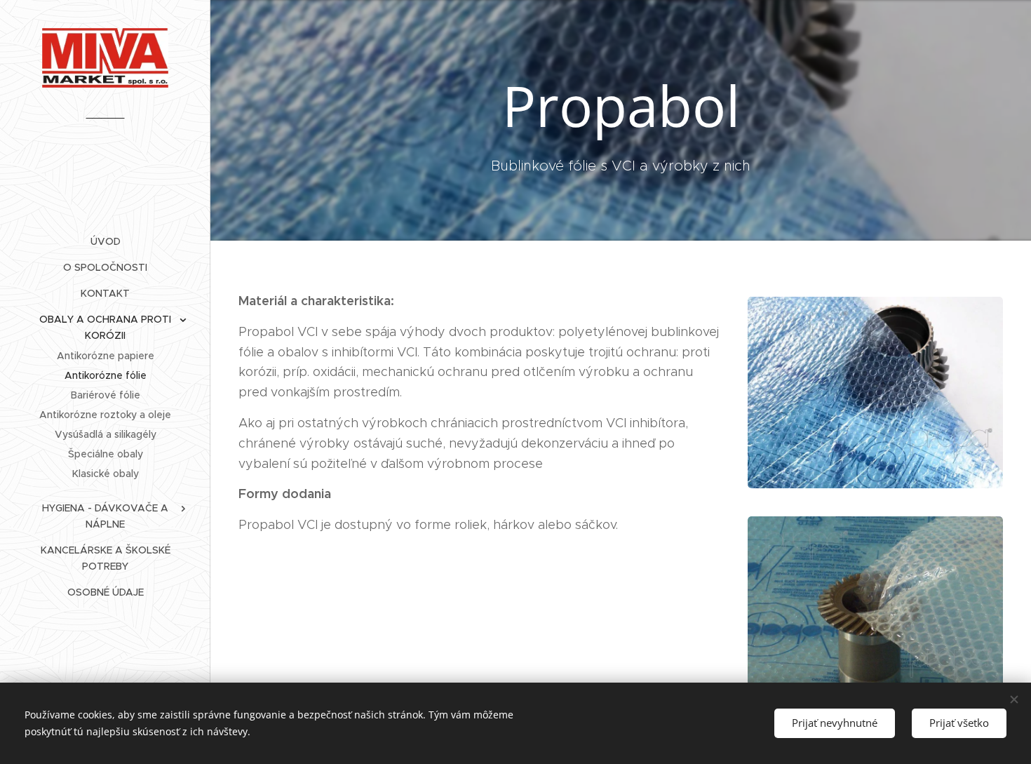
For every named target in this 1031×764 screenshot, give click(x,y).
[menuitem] (105, 242)
